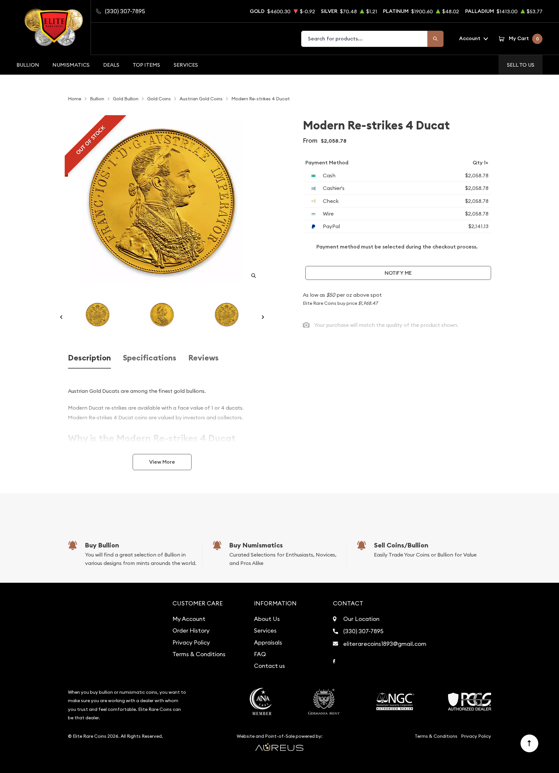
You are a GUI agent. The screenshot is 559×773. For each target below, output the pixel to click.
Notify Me (398, 273)
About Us (267, 619)
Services (186, 64)
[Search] (435, 39)
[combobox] (364, 39)
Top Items (146, 64)
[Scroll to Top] (530, 743)
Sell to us (520, 64)
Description (89, 358)
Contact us (269, 665)
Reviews (203, 358)
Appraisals (268, 642)
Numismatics (71, 64)
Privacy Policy (191, 642)
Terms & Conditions (198, 654)
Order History (191, 630)
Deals (111, 64)
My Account (188, 619)
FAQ (260, 654)
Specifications (149, 358)
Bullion (27, 64)
